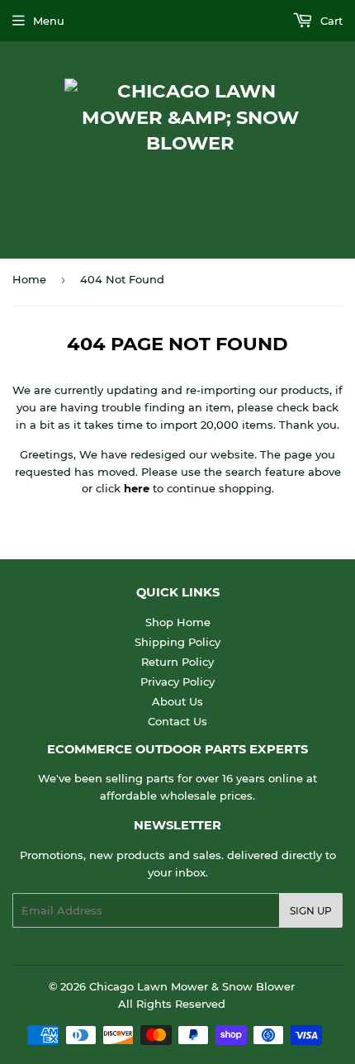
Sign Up (311, 911)
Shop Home (178, 622)
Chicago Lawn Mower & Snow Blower (192, 986)
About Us (177, 701)
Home (29, 279)
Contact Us (177, 721)
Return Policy (177, 661)
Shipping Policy (177, 641)
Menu (48, 20)
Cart (330, 20)
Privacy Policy (177, 681)
